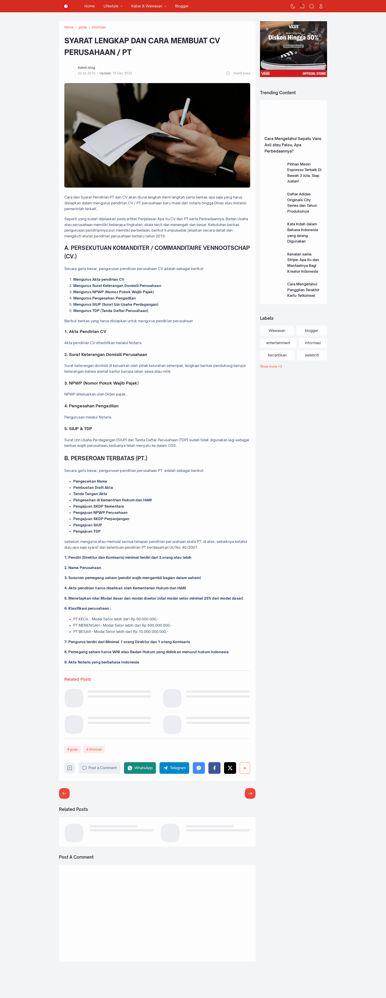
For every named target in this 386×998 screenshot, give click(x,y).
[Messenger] (199, 768)
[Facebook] (214, 768)
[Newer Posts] (250, 793)
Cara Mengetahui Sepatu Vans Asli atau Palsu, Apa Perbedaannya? (292, 144)
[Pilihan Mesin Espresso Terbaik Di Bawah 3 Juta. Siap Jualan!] (274, 179)
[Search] (311, 6)
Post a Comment (102, 768)
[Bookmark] (69, 769)
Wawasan (277, 330)
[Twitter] (230, 768)
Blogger (182, 6)
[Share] (245, 768)
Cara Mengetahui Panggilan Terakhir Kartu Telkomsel (303, 290)
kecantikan (277, 355)
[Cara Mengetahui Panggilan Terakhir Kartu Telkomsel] (274, 299)
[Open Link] (321, 6)
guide (74, 749)
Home (89, 6)
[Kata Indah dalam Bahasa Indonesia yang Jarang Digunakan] (274, 239)
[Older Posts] (64, 793)
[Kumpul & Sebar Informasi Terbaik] (66, 6)
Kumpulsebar (93, 983)
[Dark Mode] (292, 6)
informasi (95, 749)
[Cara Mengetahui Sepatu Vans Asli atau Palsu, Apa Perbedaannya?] (293, 131)
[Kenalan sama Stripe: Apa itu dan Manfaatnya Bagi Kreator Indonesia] (274, 269)
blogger (311, 330)
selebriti (312, 355)
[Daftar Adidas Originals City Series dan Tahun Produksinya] (274, 209)
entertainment (278, 343)
